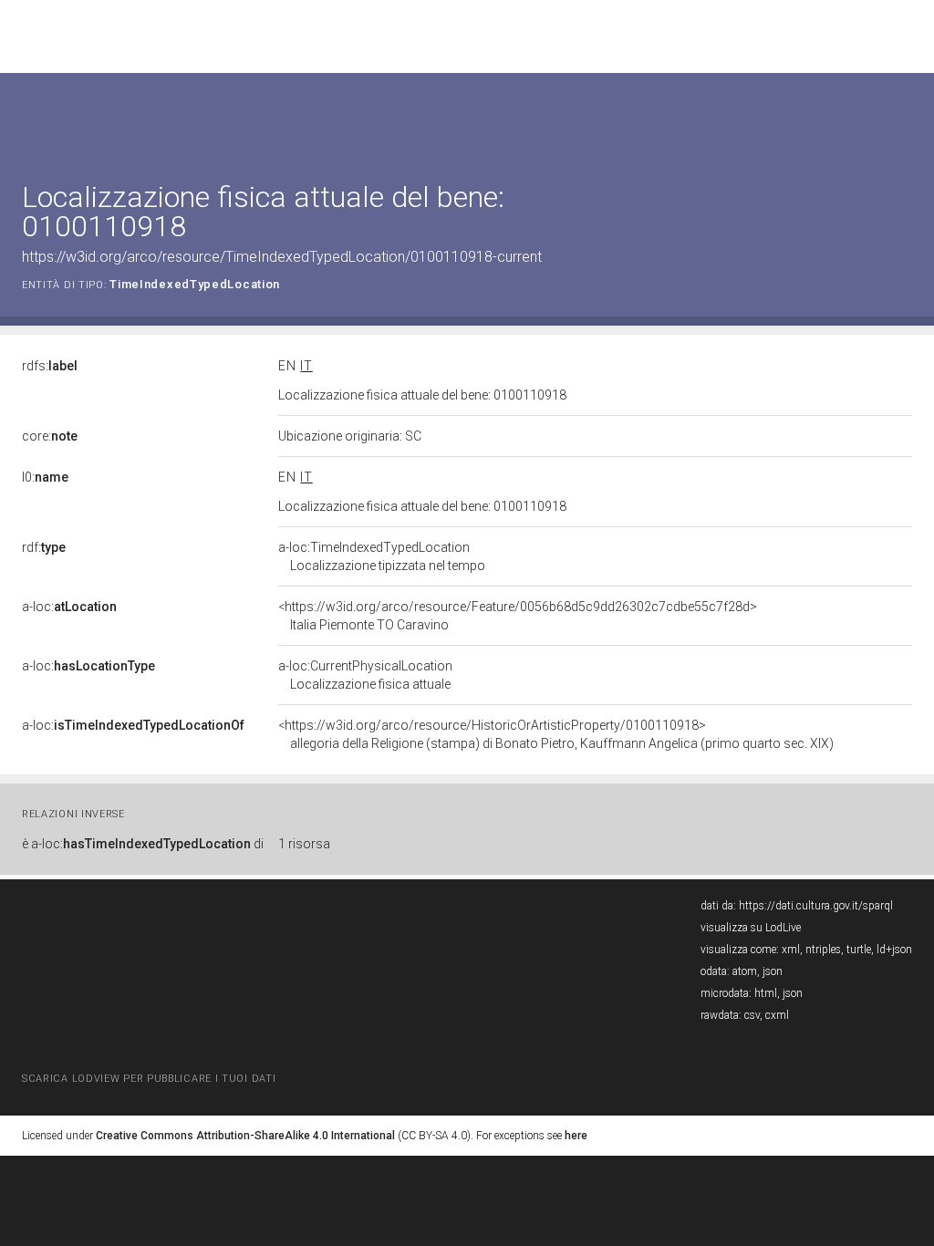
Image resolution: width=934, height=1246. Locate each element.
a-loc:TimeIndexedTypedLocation (381, 556)
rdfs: (50, 365)
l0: (45, 477)
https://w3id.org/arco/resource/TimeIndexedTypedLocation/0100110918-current (282, 256)
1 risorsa (304, 843)
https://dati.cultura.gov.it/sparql (816, 905)
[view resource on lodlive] (903, 118)
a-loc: (69, 606)
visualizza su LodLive (750, 927)
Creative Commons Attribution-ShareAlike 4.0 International (245, 1135)
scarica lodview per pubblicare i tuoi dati (148, 1079)
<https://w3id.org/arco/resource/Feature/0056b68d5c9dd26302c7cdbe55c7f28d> (517, 615)
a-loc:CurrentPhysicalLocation (365, 675)
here (576, 1135)
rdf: (44, 547)
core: (50, 436)
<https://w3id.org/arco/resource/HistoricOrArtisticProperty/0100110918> (556, 734)
